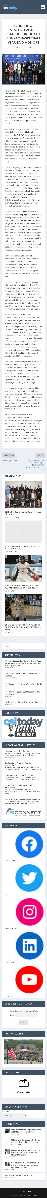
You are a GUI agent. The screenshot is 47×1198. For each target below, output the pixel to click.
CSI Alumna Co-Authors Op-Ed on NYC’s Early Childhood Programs (25, 1141)
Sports (29, 47)
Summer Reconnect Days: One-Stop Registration (20, 786)
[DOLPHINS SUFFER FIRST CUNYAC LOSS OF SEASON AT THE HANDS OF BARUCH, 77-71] (23, 607)
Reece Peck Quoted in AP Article (18, 1175)
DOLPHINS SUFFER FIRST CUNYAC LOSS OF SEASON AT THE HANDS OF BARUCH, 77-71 (23, 627)
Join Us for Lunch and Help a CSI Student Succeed (22, 674)
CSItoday (27, 1192)
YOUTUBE (10, 996)
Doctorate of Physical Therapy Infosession (18, 764)
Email (12, 1015)
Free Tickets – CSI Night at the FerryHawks (23, 684)
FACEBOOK (10, 861)
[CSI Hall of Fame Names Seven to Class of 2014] (23, 494)
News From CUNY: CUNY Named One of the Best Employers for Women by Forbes (25, 1165)
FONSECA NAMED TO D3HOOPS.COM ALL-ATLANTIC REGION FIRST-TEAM (21, 586)
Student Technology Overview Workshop (22, 799)
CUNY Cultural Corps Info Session (19, 775)
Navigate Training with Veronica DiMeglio (23, 702)
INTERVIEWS (10, 91)
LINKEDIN (10, 962)
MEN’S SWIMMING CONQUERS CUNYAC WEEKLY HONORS (22, 547)
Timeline (35, 1195)
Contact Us (13, 1195)
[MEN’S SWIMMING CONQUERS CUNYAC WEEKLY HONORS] (23, 532)
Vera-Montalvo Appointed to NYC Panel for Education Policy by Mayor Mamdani (25, 1152)
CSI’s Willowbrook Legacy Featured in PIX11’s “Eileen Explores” (26, 1130)
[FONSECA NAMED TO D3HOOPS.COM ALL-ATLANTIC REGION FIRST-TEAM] (23, 568)
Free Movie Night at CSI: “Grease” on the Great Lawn (22, 693)
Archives (5, 1111)
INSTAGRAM (11, 928)
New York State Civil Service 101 (18, 751)
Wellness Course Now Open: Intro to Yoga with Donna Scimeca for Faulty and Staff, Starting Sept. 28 (23, 663)
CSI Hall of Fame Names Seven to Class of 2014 (23, 513)
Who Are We (25, 1195)
